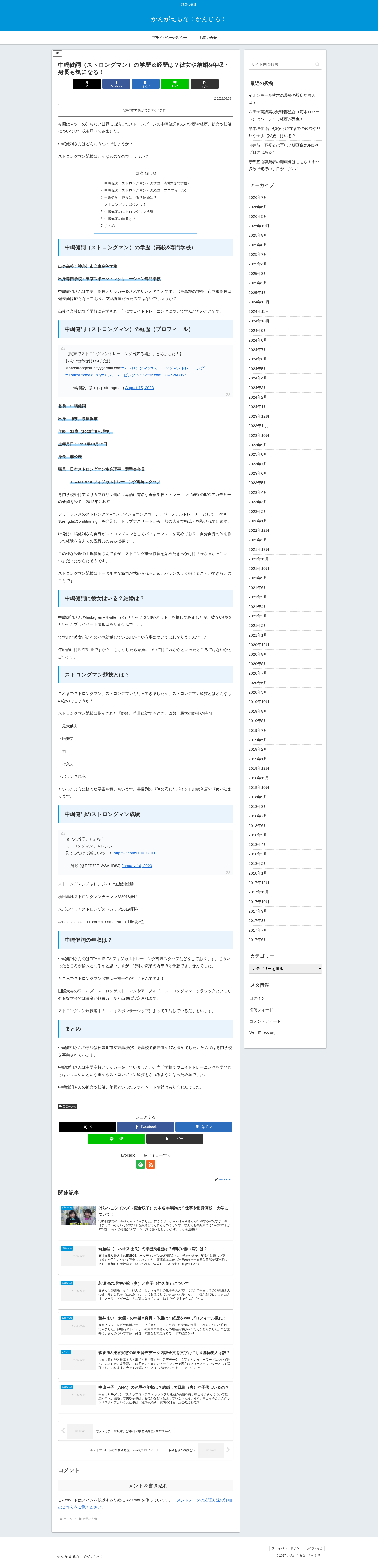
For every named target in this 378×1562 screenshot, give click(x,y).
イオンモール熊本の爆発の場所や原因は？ (281, 99)
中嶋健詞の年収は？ (120, 219)
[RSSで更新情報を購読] (150, 1164)
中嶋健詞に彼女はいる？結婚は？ (130, 197)
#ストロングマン (136, 368)
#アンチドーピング (118, 375)
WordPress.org (262, 1033)
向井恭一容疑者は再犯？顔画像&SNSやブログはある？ (283, 148)
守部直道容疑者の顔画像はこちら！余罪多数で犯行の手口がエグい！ (283, 165)
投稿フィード (261, 1010)
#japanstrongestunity (83, 375)
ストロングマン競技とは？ (125, 204)
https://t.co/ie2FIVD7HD (134, 853)
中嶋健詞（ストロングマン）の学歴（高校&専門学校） (147, 183)
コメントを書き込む (145, 1486)
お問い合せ (314, 1548)
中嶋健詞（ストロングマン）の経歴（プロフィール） (146, 190)
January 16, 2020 (137, 866)
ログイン (257, 998)
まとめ (109, 226)
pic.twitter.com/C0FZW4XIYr (161, 375)
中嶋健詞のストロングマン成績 (128, 212)
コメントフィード (265, 1021)
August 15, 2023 (139, 388)
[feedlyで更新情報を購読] (140, 1164)
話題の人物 (69, 1106)
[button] (205, 84)
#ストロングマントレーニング (178, 368)
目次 (139, 173)
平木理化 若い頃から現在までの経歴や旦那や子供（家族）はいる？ (284, 132)
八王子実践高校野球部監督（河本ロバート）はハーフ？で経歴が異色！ (283, 115)
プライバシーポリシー (287, 1548)
